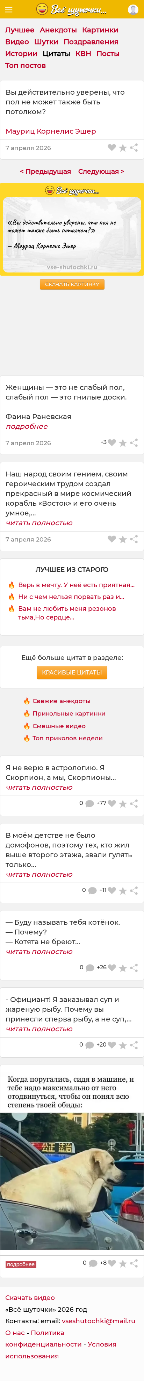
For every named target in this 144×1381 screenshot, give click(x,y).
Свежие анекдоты (62, 700)
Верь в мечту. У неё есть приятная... (76, 585)
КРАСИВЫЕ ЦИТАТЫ (72, 672)
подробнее (27, 426)
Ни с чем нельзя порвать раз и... (71, 597)
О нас (15, 1333)
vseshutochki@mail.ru (99, 1321)
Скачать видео (30, 1298)
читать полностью (39, 523)
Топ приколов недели (68, 738)
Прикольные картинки (69, 713)
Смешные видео (59, 725)
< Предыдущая (45, 171)
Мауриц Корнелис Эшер (51, 131)
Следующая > (101, 171)
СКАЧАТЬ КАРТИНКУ (72, 284)
